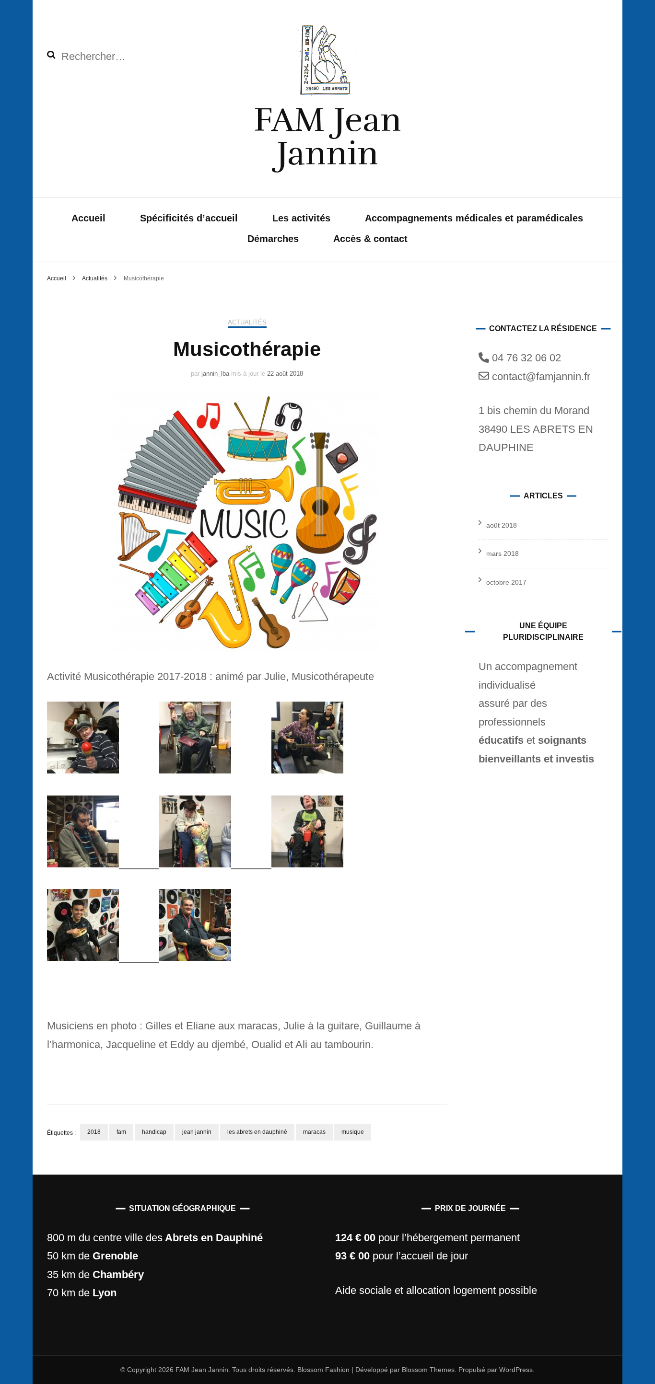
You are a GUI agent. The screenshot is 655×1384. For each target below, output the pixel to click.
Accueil (88, 218)
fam (121, 1132)
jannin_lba (215, 373)
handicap (154, 1132)
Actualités (247, 322)
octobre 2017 (506, 582)
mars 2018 (502, 553)
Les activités (301, 218)
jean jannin (196, 1132)
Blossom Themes (427, 1369)
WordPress (516, 1369)
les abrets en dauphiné (257, 1132)
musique (352, 1132)
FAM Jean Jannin (327, 136)
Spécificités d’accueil (189, 218)
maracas (314, 1132)
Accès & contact (370, 238)
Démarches (273, 238)
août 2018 (501, 525)
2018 (94, 1132)
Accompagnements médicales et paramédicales (474, 218)
